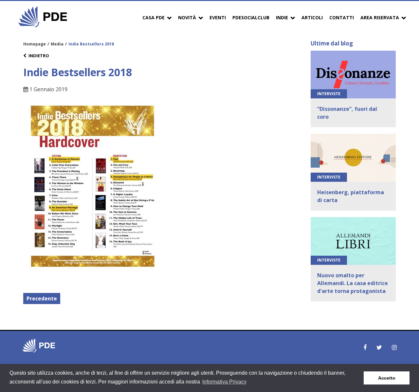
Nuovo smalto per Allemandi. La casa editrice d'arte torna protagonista (352, 283)
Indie (282, 17)
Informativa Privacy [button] (224, 381)
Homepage (34, 44)
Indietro (38, 56)
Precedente (42, 298)
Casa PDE (153, 17)
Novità (187, 17)
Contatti (341, 17)
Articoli (312, 17)
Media (57, 44)
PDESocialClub (250, 17)
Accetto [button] (386, 378)
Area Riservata (379, 17)
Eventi (218, 17)
